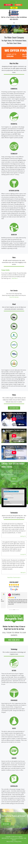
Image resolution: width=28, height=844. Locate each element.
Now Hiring (8, 5)
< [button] (2, 29)
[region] (14, 29)
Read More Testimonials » (14, 577)
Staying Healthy (5, 270)
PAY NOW (14, 8)
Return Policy (10, 841)
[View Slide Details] (14, 29)
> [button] (27, 29)
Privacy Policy (18, 841)
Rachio (14, 484)
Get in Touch (6, 824)
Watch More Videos (14, 408)
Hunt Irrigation (14, 13)
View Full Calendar (14, 297)
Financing (18, 5)
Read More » (15, 278)
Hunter (14, 479)
